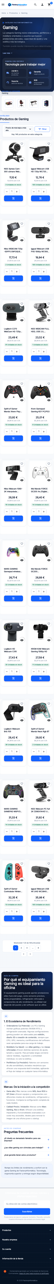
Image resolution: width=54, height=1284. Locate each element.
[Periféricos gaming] (8, 103)
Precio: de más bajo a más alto (19, 129)
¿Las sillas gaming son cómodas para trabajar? (27, 1147)
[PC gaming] (45, 103)
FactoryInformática (30, 1280)
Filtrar (42, 129)
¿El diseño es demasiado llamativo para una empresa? (27, 1139)
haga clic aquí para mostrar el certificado (34, 1273)
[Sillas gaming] (20, 103)
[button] (36, 4)
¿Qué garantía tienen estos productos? (27, 1155)
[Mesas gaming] (33, 103)
